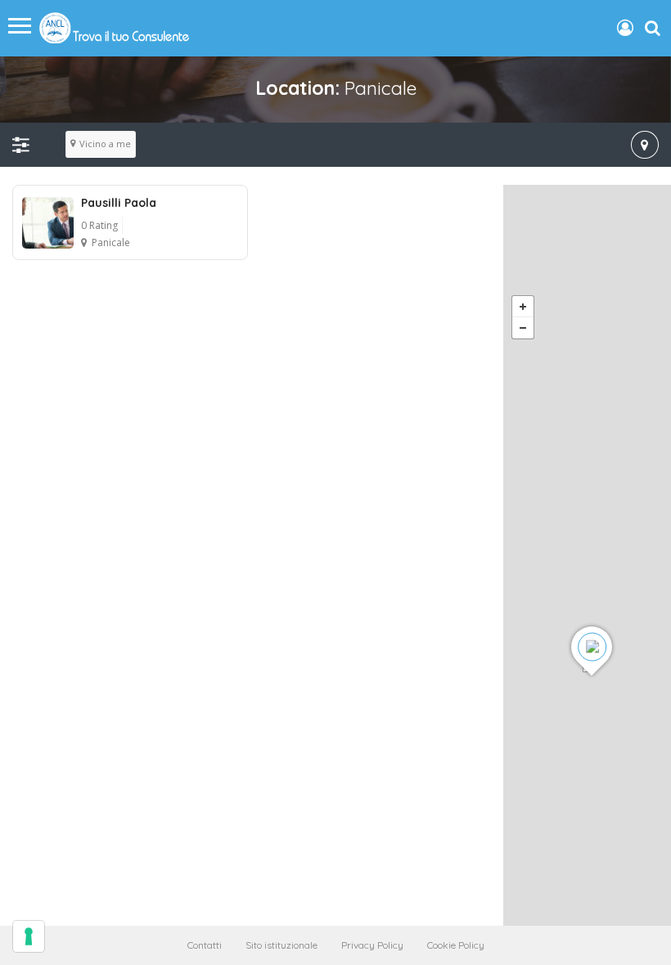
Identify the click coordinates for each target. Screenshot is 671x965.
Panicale (111, 242)
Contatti (204, 945)
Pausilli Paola (118, 202)
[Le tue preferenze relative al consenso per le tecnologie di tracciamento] (28, 936)
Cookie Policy (455, 945)
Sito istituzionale (281, 945)
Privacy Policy (372, 945)
